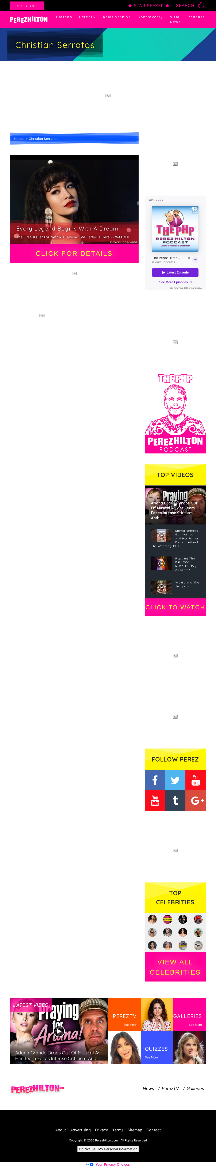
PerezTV (87, 17)
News (148, 1088)
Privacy (101, 1130)
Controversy (150, 17)
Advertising (80, 1130)
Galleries (195, 1088)
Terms (117, 1130)
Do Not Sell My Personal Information (108, 1149)
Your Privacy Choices (113, 1164)
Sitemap (135, 1130)
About (60, 1130)
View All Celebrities (175, 967)
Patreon (64, 17)
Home (19, 139)
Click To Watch (175, 607)
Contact (153, 1130)
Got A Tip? (27, 6)
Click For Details (74, 253)
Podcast (196, 17)
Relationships (117, 17)
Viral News (175, 19)
